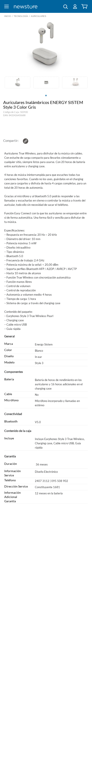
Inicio (7, 16)
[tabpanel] (17, 82)
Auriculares (38, 16)
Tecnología (21, 16)
